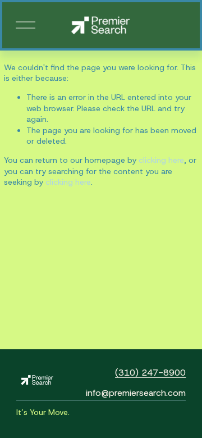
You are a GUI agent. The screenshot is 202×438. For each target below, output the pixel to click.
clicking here (161, 160)
